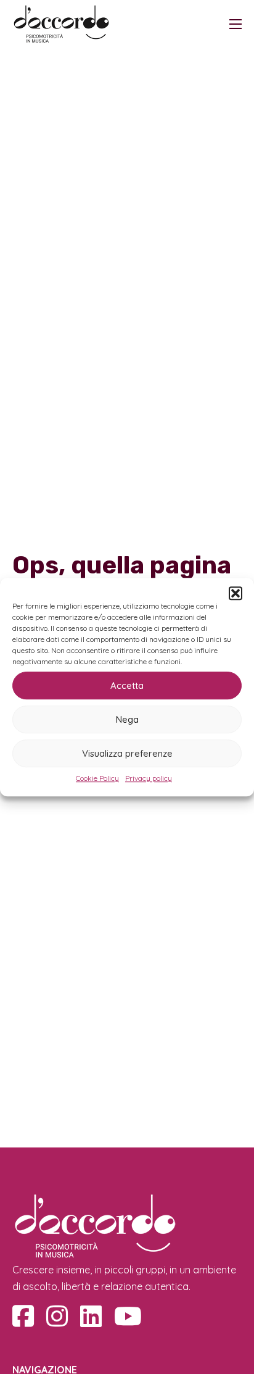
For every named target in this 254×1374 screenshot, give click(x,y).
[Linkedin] (91, 1316)
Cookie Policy (97, 778)
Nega (127, 719)
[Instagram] (57, 1316)
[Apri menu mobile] (235, 24)
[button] (235, 593)
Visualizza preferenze (127, 753)
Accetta (127, 685)
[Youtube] (128, 1316)
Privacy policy (148, 778)
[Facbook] (23, 1316)
